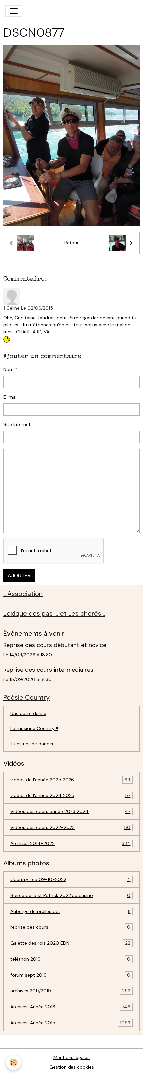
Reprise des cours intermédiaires (48, 669)
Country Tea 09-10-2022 (70, 879)
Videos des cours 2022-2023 (70, 827)
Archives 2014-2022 (70, 843)
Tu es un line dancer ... (34, 744)
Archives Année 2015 (70, 1023)
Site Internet (17, 424)
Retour (71, 243)
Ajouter (19, 575)
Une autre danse (28, 713)
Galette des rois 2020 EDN (70, 943)
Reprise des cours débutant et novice (54, 645)
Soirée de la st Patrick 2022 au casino (70, 895)
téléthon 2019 (70, 959)
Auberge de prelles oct (70, 911)
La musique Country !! (34, 728)
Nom (8, 369)
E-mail (10, 397)
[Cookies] (13, 1062)
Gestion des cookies (71, 1067)
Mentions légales (71, 1057)
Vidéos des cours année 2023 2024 (70, 811)
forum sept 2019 (70, 975)
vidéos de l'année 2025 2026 (70, 780)
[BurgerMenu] (13, 11)
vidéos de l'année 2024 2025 (70, 795)
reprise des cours (70, 927)
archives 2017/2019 (70, 991)
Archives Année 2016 (70, 1007)
